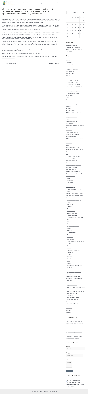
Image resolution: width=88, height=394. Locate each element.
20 (75, 30)
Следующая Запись (53, 63)
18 (70, 30)
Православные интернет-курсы (73, 165)
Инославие (68, 108)
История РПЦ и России (71, 117)
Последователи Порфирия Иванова (75, 241)
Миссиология (69, 130)
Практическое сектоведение (73, 171)
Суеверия (68, 310)
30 (83, 33)
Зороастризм (70, 182)
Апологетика (69, 62)
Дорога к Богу (69, 95)
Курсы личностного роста (73, 226)
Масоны (69, 228)
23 (83, 30)
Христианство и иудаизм (73, 93)
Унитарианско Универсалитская (74, 265)
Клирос (67, 119)
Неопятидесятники (71, 232)
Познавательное (70, 151)
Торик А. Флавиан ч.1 (72, 285)
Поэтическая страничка (71, 160)
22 (80, 30)
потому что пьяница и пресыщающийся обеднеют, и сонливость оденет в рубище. (73, 47)
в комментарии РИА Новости (52, 26)
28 (78, 33)
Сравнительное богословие (72, 305)
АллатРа (69, 202)
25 (70, 33)
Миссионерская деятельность (73, 132)
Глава (68, 353)
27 (75, 33)
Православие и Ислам (72, 82)
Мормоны (69, 230)
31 (67, 36)
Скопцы (69, 263)
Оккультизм (68, 145)
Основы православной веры (72, 147)
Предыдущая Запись (10, 63)
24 (67, 33)
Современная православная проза (74, 278)
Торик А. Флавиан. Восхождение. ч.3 (76, 291)
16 (83, 27)
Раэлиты (69, 248)
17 (67, 30)
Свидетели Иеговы (71, 256)
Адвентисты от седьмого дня (74, 200)
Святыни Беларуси (70, 187)
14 (78, 27)
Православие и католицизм (73, 84)
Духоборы (69, 221)
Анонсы (4, 16)
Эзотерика (68, 312)
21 (78, 30)
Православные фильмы (71, 167)
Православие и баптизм (72, 80)
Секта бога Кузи (71, 258)
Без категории (69, 64)
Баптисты (69, 206)
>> (83, 12)
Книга (68, 346)
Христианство (70, 184)
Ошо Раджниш (70, 239)
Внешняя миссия (70, 71)
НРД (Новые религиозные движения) (74, 138)
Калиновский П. (71, 280)
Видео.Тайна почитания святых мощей (75, 323)
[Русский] (69, 362)
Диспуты (68, 75)
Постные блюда (71, 158)
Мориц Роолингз (71, 282)
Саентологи (70, 252)
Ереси (67, 97)
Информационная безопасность (73, 112)
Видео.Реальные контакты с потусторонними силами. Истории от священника (74, 327)
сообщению (9, 41)
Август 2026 (75, 12)
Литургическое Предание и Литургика (75, 125)
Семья (68, 261)
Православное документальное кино (74, 162)
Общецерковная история (72, 141)
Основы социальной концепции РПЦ (74, 149)
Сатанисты (69, 254)
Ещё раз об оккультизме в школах (74, 321)
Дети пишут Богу (70, 73)
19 (72, 30)
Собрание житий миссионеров (73, 276)
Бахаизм (69, 208)
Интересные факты (70, 110)
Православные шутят (71, 169)
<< (67, 12)
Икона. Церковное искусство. (73, 104)
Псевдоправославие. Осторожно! (74, 173)
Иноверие (68, 106)
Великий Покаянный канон (73, 156)
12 (72, 27)
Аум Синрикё (70, 204)
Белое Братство (71, 211)
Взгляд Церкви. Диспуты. (72, 69)
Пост (67, 154)
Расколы (68, 178)
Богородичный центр (72, 213)
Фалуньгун (69, 267)
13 (75, 27)
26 (72, 33)
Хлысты (69, 269)
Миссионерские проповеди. (72, 134)
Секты (67, 197)
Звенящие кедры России (73, 223)
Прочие (69, 243)
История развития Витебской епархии (75, 115)
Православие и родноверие (73, 89)
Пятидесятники (70, 245)
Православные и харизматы (73, 91)
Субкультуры (69, 308)
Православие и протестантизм (74, 86)
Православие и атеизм (72, 78)
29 (80, 33)
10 (67, 27)
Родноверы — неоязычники (73, 250)
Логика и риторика (70, 127)
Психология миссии (70, 176)
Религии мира (69, 180)
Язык (67, 359)
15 (80, 27)
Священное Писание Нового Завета (74, 195)
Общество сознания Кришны (74, 234)
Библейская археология (71, 67)
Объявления (69, 143)
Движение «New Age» (72, 215)
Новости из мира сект (71, 136)
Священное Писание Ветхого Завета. (75, 193)
